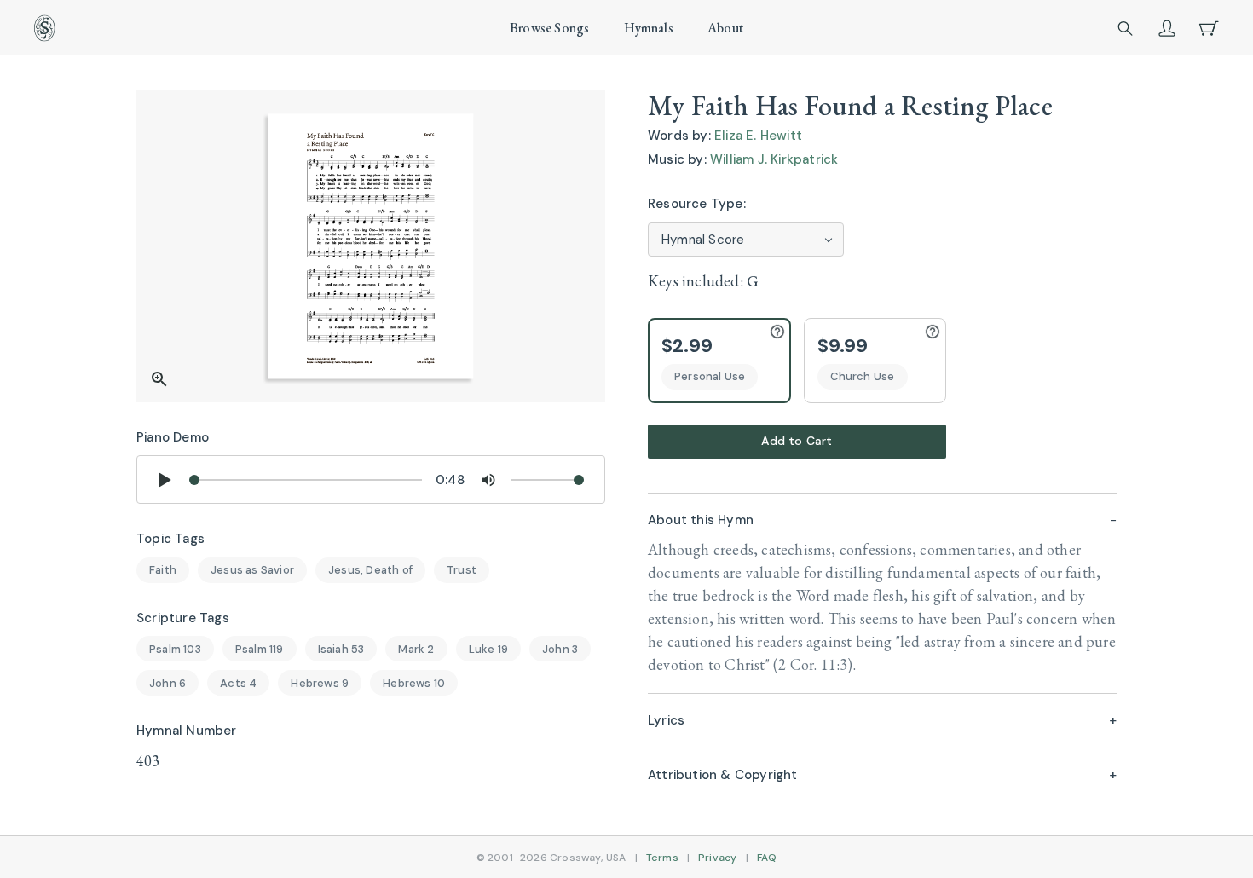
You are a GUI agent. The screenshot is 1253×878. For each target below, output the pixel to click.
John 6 (167, 683)
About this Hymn (701, 520)
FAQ (767, 857)
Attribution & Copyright (723, 774)
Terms (662, 857)
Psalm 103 (175, 649)
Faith (162, 570)
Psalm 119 (259, 649)
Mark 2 (416, 649)
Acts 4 (238, 683)
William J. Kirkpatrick (774, 159)
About (725, 28)
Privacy (717, 857)
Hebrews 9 (320, 683)
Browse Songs (549, 28)
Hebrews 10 (414, 683)
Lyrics (666, 720)
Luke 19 (488, 649)
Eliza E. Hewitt (758, 135)
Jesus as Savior (252, 570)
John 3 (560, 649)
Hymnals (648, 28)
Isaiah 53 (341, 649)
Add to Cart (796, 440)
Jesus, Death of (370, 570)
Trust (461, 570)
